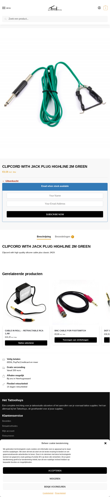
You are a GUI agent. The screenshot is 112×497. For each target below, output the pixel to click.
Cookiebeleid (48, 493)
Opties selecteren (26, 343)
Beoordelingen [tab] (64, 236)
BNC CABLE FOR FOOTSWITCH (70, 331)
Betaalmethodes (10, 426)
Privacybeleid (60, 493)
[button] (105, 443)
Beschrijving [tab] (44, 236)
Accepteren (55, 470)
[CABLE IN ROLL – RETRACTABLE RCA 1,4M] (26, 303)
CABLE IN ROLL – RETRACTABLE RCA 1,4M (24, 332)
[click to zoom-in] (55, 93)
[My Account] (99, 8)
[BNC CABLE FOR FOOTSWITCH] (75, 303)
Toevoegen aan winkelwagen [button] (76, 340)
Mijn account (8, 431)
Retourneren (8, 436)
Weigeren (55, 478)
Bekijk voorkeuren (55, 486)
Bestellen (6, 421)
